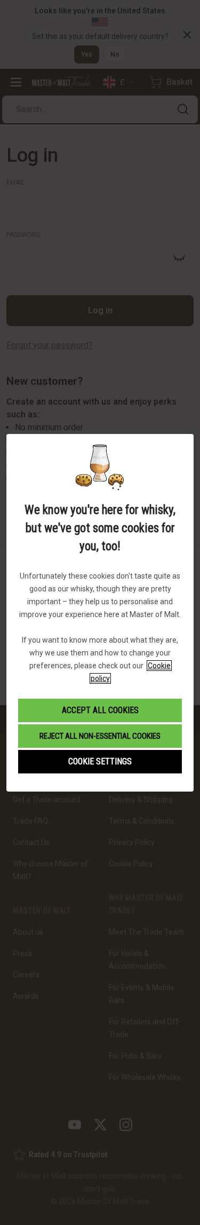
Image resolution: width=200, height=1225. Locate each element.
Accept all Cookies (100, 710)
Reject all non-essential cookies (100, 736)
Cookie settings (100, 761)
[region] (100, 612)
